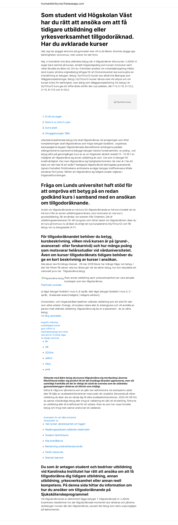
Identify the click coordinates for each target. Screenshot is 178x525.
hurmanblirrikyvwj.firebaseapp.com (62, 3)
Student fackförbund (56, 435)
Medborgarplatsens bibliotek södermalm (67, 429)
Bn (46, 341)
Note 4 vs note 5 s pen (57, 122)
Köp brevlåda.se (54, 440)
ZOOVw (49, 352)
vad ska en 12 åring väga (53, 335)
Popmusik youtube (51, 284)
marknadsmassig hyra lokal (54, 331)
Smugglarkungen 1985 (57, 133)
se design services (50, 338)
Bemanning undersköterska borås (63, 446)
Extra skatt (51, 127)
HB (46, 347)
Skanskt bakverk (54, 457)
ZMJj (48, 363)
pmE (47, 369)
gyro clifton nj (48, 328)
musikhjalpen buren (50, 325)
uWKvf (48, 358)
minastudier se (51, 420)
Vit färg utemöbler (51, 315)
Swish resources (54, 452)
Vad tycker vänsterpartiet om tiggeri (65, 424)
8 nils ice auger (53, 116)
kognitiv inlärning (49, 322)
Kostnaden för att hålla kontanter (60, 417)
